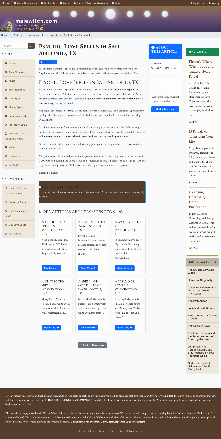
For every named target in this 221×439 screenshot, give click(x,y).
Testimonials (50, 3)
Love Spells (14, 98)
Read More (50, 268)
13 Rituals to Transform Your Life (201, 136)
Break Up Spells (17, 202)
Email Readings (16, 89)
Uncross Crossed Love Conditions (16, 191)
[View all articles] (215, 262)
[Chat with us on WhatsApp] (37, 29)
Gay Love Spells (17, 224)
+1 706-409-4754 (24, 29)
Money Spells (15, 107)
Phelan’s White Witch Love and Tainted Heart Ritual (201, 69)
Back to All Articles (93, 345)
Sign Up (215, 3)
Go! (31, 46)
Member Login (166, 109)
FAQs (117, 3)
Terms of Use (106, 431)
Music (8, 3)
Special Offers (83, 3)
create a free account (61, 98)
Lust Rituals (14, 233)
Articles (66, 3)
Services (13, 165)
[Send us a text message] (41, 29)
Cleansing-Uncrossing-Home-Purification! (198, 200)
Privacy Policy (86, 431)
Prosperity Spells (17, 116)
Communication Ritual (15, 213)
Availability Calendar (27, 3)
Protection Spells (17, 124)
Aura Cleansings (17, 72)
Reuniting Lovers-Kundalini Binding (16, 136)
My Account (198, 3)
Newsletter (102, 3)
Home (4, 35)
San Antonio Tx (36, 35)
